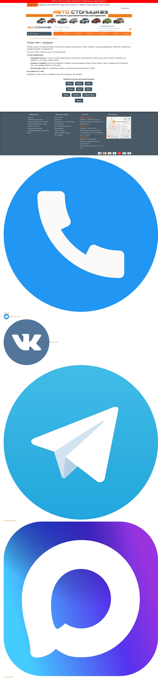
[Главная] (27, 38)
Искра (89, 83)
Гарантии (30, 117)
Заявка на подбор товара (62, 132)
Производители (59, 128)
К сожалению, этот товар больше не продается (44, 38)
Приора (70, 89)
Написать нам (58, 117)
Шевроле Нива (89, 95)
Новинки (66, 33)
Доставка (78, 33)
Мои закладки (58, 135)
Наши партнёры (59, 124)
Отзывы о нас (103, 33)
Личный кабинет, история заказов (64, 121)
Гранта (69, 83)
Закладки (126, 33)
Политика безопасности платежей (38, 121)
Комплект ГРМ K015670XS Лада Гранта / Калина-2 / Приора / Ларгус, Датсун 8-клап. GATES (74, 5)
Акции (115, 33)
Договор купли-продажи (35, 128)
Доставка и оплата (33, 126)
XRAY (88, 89)
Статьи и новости (59, 130)
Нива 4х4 (76, 95)
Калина (79, 83)
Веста (80, 89)
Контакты (90, 33)
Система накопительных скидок (37, 124)
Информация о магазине (35, 119)
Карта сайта (58, 119)
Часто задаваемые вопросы (62, 126)
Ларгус (66, 95)
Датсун (79, 100)
